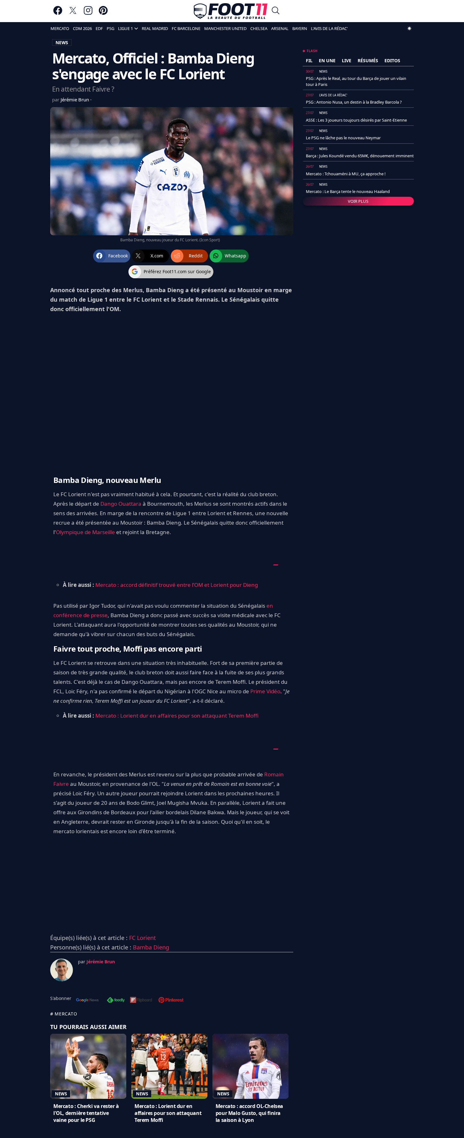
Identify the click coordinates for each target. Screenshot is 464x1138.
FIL (309, 60)
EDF (99, 28)
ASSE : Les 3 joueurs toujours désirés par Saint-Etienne (356, 120)
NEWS (62, 42)
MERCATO (60, 28)
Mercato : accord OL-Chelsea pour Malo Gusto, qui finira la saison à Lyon (249, 1113)
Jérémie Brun (75, 99)
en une (327, 60)
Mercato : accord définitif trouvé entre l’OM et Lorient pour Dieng (176, 584)
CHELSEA (258, 28)
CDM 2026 (82, 28)
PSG (110, 28)
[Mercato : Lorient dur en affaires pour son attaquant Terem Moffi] (169, 1066)
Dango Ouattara (120, 503)
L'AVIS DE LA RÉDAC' (329, 28)
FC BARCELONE (186, 28)
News (61, 1094)
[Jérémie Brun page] (61, 970)
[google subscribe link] (87, 1000)
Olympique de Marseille (85, 532)
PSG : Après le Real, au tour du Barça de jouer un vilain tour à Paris (356, 81)
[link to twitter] (72, 13)
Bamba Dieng (151, 947)
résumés (368, 60)
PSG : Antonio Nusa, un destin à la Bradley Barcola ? (354, 102)
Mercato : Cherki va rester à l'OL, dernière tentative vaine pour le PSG (86, 1113)
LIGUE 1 (125, 28)
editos (392, 60)
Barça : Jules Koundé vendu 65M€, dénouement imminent (360, 156)
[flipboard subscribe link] (141, 1000)
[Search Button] (276, 11)
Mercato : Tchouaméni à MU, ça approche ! (346, 174)
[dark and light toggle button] (409, 28)
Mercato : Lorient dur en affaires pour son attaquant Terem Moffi (177, 715)
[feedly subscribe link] (115, 1000)
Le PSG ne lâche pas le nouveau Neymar (343, 138)
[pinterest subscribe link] (171, 1000)
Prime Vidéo (265, 691)
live (346, 60)
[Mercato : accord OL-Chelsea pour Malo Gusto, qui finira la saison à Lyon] (250, 1066)
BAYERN (299, 28)
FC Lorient (142, 938)
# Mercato (63, 1014)
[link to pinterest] (103, 13)
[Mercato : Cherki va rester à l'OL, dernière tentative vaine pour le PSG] (88, 1066)
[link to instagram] (88, 13)
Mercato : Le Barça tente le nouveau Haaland (348, 191)
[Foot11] (230, 11)
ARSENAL (280, 28)
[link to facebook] (57, 13)
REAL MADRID (155, 28)
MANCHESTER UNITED (225, 28)
